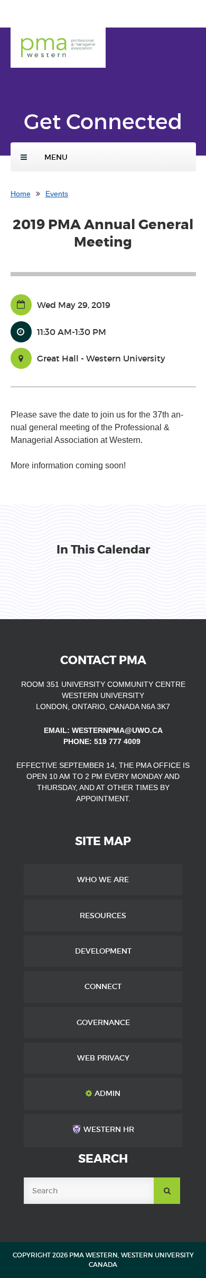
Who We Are (103, 879)
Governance (103, 1022)
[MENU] (24, 156)
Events (56, 193)
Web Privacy (103, 1058)
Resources (103, 915)
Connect (103, 986)
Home (21, 193)
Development (103, 951)
